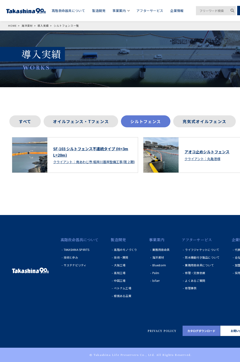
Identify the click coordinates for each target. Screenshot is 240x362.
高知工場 (119, 273)
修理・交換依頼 (195, 273)
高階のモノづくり (125, 250)
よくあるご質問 (195, 281)
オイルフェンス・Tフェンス (81, 121)
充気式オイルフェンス (204, 121)
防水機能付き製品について (202, 257)
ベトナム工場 (122, 288)
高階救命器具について (79, 239)
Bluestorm (159, 265)
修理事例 (190, 288)
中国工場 (119, 281)
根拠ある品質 (122, 296)
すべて (25, 121)
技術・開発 (121, 257)
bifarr (156, 281)
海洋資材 (158, 257)
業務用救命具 (160, 250)
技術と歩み (71, 257)
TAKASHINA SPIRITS (76, 250)
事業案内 (156, 239)
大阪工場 (119, 265)
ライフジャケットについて (202, 250)
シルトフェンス (145, 121)
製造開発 (118, 239)
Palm (155, 273)
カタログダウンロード (201, 331)
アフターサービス (197, 239)
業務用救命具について (199, 265)
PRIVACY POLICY (162, 331)
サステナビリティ (75, 265)
